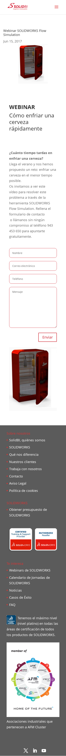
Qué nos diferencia (23, 454)
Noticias (15, 590)
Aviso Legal (17, 483)
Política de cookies (23, 490)
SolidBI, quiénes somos (27, 440)
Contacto (16, 476)
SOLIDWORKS (19, 447)
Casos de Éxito (20, 597)
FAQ (12, 605)
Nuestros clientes (22, 462)
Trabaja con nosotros (25, 469)
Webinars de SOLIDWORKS (29, 570)
